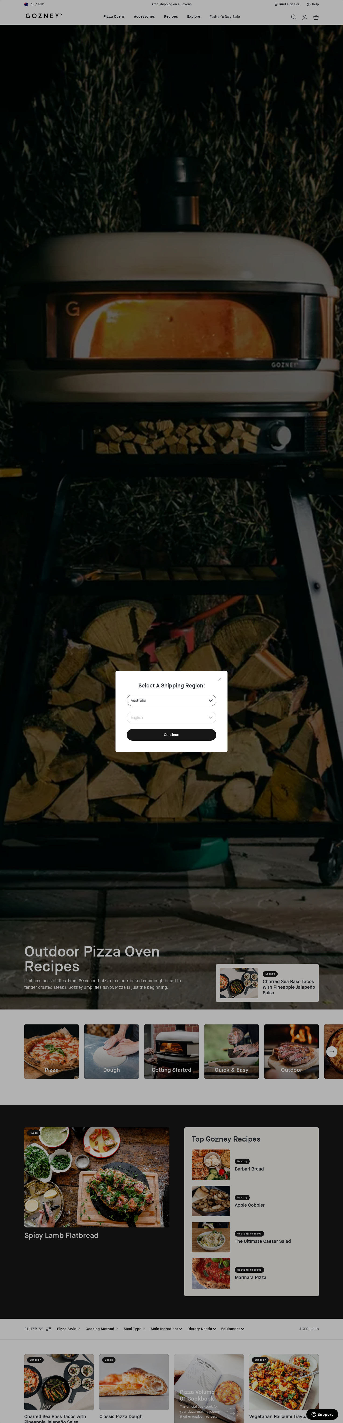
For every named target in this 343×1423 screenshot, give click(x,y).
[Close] (219, 679)
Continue (171, 734)
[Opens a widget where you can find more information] (322, 1415)
